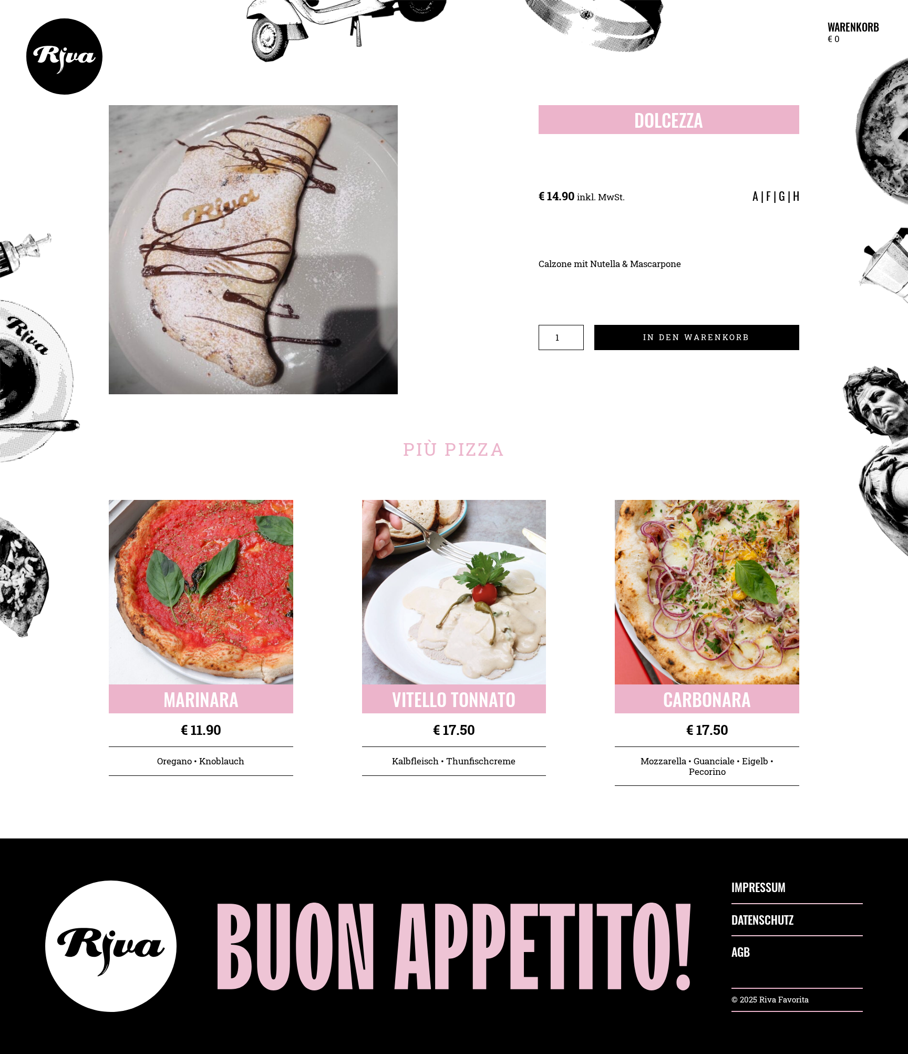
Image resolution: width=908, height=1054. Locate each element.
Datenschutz (762, 920)
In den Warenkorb (696, 337)
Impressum (758, 887)
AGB (740, 952)
